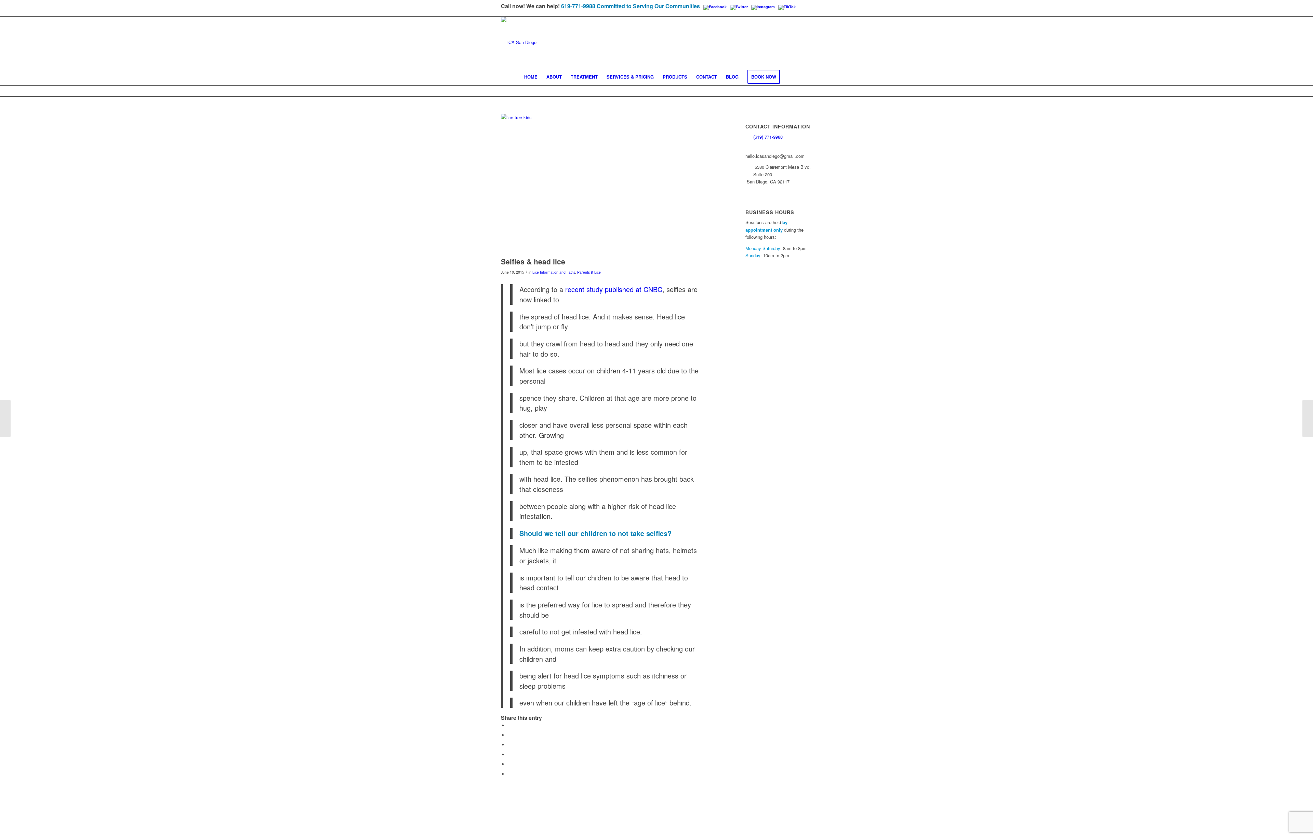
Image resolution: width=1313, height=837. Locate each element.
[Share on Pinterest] (509, 754)
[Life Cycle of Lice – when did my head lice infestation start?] (1307, 418)
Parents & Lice (589, 272)
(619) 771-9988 (768, 137)
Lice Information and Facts (553, 272)
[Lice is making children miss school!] (5, 418)
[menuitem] (531, 76)
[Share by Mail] (509, 774)
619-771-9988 (578, 6)
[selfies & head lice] (606, 183)
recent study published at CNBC (613, 289)
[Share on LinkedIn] (509, 764)
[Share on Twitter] (509, 735)
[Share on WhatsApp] (509, 744)
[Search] (788, 76)
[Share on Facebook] (509, 725)
